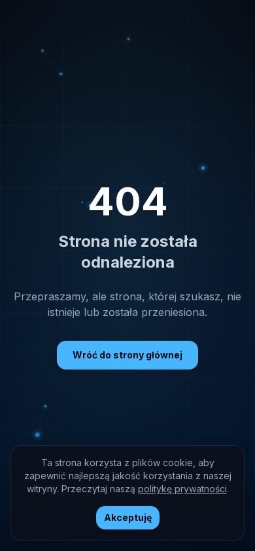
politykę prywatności (182, 488)
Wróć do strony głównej (127, 354)
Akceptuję (128, 517)
